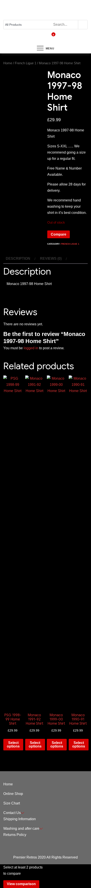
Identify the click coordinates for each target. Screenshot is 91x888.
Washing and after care (21, 828)
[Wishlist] (43, 37)
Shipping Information (19, 819)
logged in (31, 348)
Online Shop (13, 794)
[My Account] (39, 37)
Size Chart (11, 803)
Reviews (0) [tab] (51, 258)
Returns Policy (14, 835)
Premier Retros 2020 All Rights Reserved (45, 857)
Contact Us (12, 813)
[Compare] (47, 37)
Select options (13, 744)
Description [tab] (18, 258)
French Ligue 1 (25, 63)
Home (7, 63)
